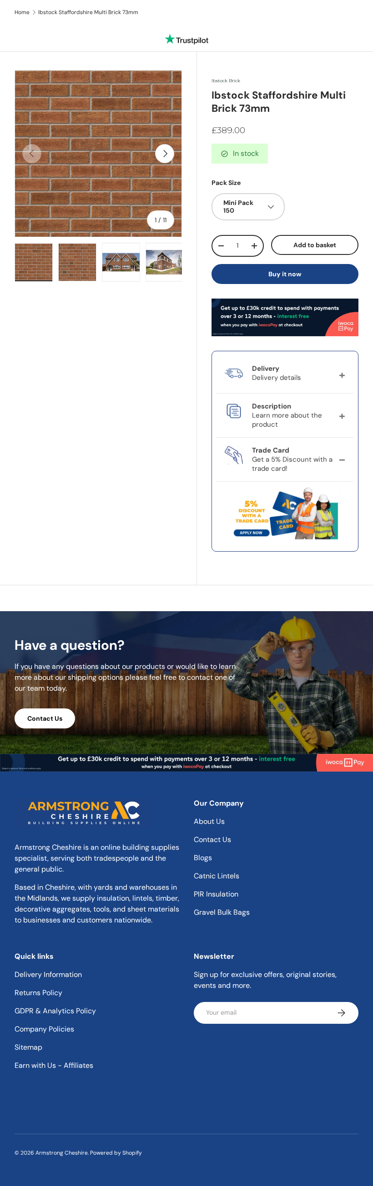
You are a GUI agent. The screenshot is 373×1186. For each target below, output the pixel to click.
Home (22, 12)
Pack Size (226, 183)
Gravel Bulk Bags (222, 912)
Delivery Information (48, 974)
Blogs (203, 857)
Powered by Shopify (116, 1152)
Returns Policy (38, 992)
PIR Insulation (216, 894)
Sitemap (28, 1047)
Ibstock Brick (226, 81)
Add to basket (314, 245)
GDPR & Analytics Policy (55, 1011)
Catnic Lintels (216, 876)
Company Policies (44, 1029)
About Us (209, 821)
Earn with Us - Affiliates (54, 1065)
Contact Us (44, 718)
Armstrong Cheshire (61, 1152)
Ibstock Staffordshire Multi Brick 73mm (88, 12)
